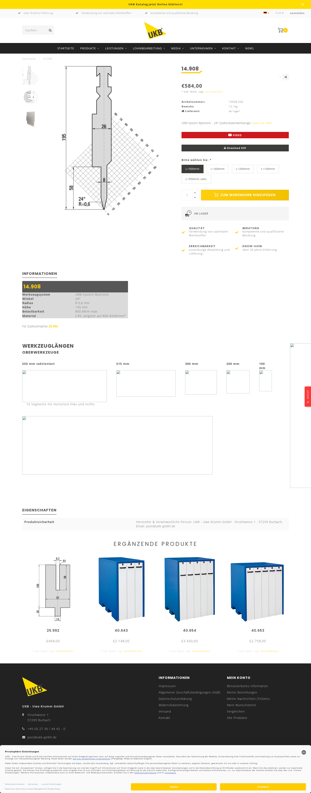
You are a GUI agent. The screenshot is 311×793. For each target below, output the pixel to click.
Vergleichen (236, 711)
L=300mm (218, 169)
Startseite (65, 48)
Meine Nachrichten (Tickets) (248, 699)
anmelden (297, 13)
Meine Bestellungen (242, 692)
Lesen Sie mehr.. (262, 123)
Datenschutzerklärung (175, 699)
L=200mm (243, 169)
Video (237, 135)
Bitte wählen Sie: (196, 160)
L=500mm (193, 169)
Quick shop (55, 629)
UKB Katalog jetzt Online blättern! (155, 4)
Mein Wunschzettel (241, 705)
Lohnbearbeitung (147, 48)
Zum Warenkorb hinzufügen (247, 195)
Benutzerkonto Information (247, 686)
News (249, 48)
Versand (165, 711)
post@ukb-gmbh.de (42, 737)
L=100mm (268, 169)
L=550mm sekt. (196, 179)
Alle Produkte (237, 718)
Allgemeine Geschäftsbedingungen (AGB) (189, 692)
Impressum (167, 686)
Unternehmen (201, 48)
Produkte (88, 48)
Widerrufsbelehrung (174, 705)
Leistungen (114, 48)
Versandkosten (214, 91)
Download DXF (236, 147)
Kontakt (229, 48)
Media (176, 48)
